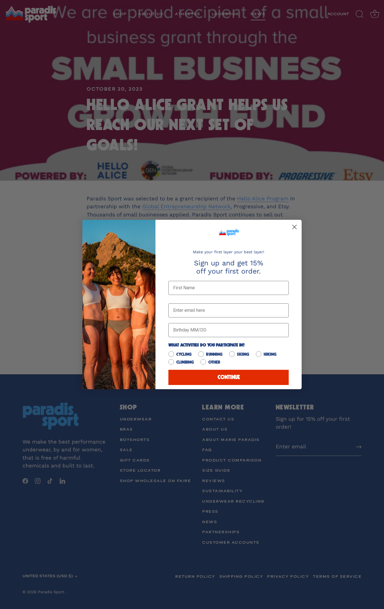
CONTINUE (229, 377)
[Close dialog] (294, 227)
